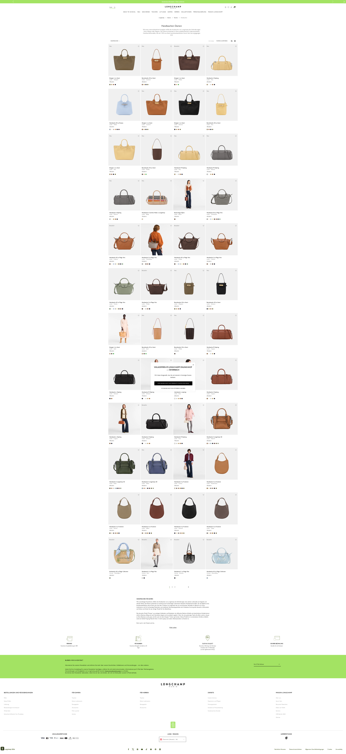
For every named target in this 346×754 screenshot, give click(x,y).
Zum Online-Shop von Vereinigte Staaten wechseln (173, 383)
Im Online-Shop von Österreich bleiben (173, 388)
